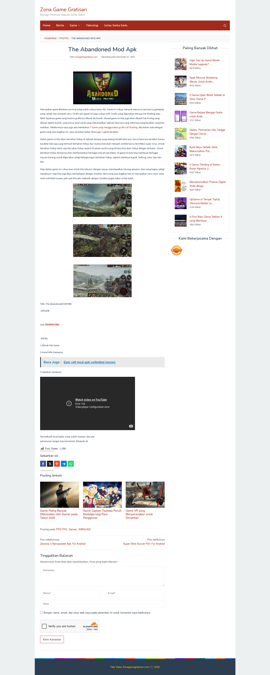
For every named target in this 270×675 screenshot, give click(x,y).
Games (73, 529)
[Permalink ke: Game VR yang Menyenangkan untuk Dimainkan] (145, 495)
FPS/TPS (61, 529)
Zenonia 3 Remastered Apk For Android (62, 541)
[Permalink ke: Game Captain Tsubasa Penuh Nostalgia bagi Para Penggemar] (102, 495)
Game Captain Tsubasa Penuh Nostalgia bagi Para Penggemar (102, 514)
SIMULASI (84, 529)
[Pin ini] (57, 464)
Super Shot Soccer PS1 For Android (144, 541)
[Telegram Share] (64, 464)
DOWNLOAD (52, 324)
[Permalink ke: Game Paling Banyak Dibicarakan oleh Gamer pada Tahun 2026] (59, 495)
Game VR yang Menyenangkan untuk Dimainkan (139, 514)
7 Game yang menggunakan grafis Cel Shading (113, 127)
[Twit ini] (50, 464)
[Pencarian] (225, 25)
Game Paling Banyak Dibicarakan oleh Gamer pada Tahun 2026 (59, 514)
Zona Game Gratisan (63, 9)
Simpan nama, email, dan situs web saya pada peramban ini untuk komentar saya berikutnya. (97, 612)
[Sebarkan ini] (43, 464)
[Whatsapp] (71, 464)
